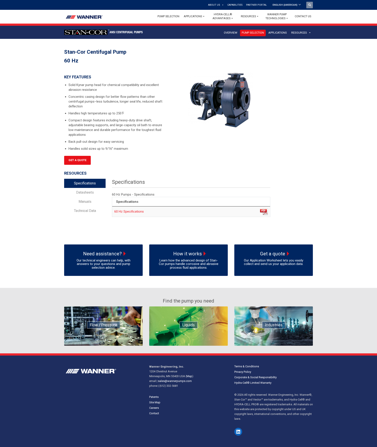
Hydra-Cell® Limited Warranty (252, 382)
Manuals (85, 201)
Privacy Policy (242, 371)
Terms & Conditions (246, 366)
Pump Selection (168, 16)
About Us (214, 4)
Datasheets (85, 192)
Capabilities (235, 4)
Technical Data (85, 211)
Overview (230, 32)
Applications (193, 16)
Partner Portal (256, 4)
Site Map (154, 402)
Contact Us (303, 16)
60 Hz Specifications (129, 211)
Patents (154, 397)
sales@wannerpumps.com (175, 381)
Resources (248, 16)
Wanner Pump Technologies (276, 16)
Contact (154, 413)
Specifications (85, 183)
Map (189, 376)
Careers (154, 407)
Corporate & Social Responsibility (255, 377)
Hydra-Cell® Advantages (222, 16)
